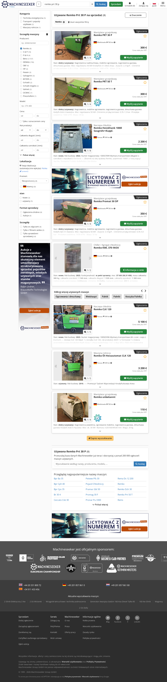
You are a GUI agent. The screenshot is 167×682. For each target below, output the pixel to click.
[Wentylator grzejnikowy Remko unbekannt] (73, 407)
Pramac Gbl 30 (93, 489)
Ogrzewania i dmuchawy (68, 296)
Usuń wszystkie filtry (79, 22)
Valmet (27, 89)
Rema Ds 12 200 (125, 478)
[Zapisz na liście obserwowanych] (145, 36)
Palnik (105, 296)
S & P (27, 52)
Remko (27, 48)
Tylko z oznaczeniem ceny (34, 121)
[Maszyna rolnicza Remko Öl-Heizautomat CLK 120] (73, 366)
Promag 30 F (92, 494)
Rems (120, 500)
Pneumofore (29, 96)
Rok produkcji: (26, 125)
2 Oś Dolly (83, 608)
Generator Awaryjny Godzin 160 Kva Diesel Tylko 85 (112, 601)
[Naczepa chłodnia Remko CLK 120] (73, 319)
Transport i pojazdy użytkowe (31, 22)
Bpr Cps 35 (59, 489)
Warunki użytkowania (90, 676)
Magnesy (159, 601)
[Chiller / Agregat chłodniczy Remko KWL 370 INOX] (73, 258)
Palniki (117, 296)
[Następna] (90, 45)
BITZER (27, 79)
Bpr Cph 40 (59, 483)
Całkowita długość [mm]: (30, 135)
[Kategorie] (39, 4)
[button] (162, 4)
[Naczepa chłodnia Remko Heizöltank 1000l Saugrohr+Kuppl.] (73, 138)
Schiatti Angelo (31, 86)
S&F (26, 65)
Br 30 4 (57, 494)
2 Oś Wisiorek (36, 601)
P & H (26, 55)
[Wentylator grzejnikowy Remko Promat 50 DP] (73, 211)
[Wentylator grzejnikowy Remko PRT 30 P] (73, 45)
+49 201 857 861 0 (76, 585)
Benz (28, 58)
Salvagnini (29, 75)
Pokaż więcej (101, 504)
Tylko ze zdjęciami (32, 226)
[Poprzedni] (56, 45)
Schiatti (27, 82)
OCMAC (27, 92)
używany (28, 201)
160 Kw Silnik (145, 601)
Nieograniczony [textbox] (29, 181)
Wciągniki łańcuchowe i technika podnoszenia (66, 601)
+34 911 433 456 (31, 589)
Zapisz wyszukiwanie (101, 438)
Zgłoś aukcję (134, 184)
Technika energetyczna (34, 18)
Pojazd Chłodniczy (95, 483)
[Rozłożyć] (100, 71)
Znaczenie (136, 15)
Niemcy (31, 186)
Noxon (27, 72)
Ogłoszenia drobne (32, 212)
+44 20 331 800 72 (32, 585)
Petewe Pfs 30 (92, 478)
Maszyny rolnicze (32, 27)
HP (25, 69)
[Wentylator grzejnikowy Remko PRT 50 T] (73, 92)
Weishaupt (91, 296)
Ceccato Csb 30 (61, 500)
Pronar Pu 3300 (93, 500)
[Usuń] (92, 4)
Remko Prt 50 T (125, 494)
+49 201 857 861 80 (120, 585)
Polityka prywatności (73, 676)
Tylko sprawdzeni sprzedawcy (30, 235)
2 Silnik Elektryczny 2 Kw (14, 601)
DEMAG (28, 62)
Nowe (26, 197)
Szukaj (102, 4)
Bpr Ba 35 (58, 478)
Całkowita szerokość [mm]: (31, 145)
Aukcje (27, 215)
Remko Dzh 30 (125, 489)
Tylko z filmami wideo (33, 230)
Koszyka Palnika (134, 296)
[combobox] (34, 181)
